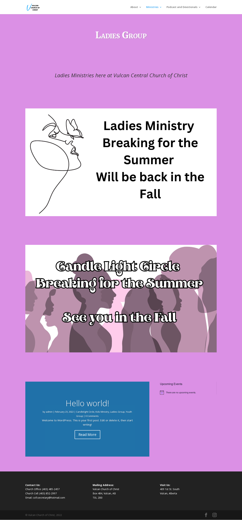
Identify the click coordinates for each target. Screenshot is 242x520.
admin (49, 411)
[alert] (185, 392)
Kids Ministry (102, 411)
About (134, 7)
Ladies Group (117, 411)
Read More (87, 434)
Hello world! (87, 403)
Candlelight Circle (85, 411)
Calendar (211, 7)
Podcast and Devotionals (182, 7)
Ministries (152, 7)
